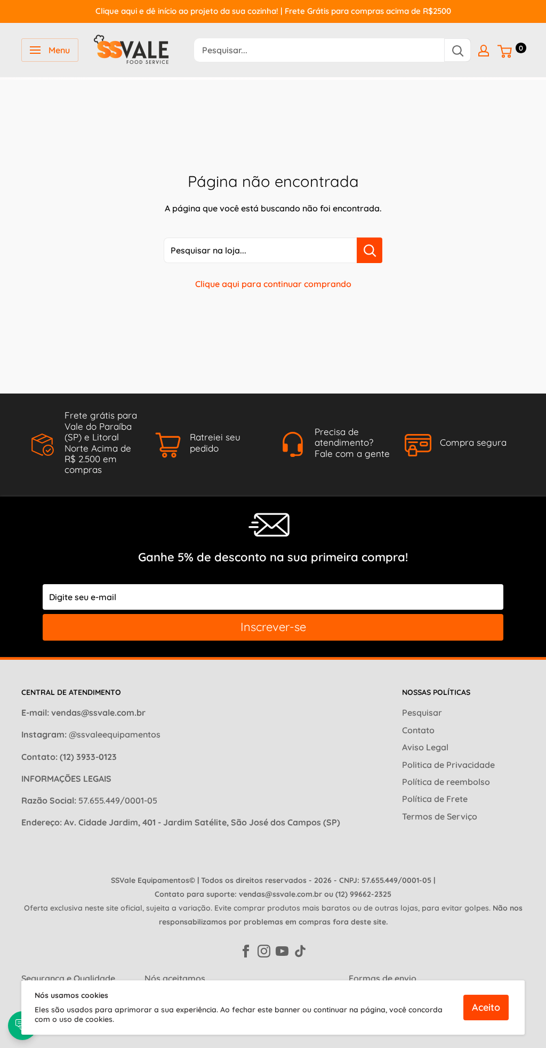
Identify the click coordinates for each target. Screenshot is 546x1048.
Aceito (486, 1007)
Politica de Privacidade (448, 764)
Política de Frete (435, 798)
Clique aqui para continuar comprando (273, 284)
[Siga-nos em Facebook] (245, 950)
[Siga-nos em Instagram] (264, 950)
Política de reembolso (446, 781)
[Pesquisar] (457, 50)
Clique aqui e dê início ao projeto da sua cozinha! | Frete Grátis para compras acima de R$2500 (273, 11)
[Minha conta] (483, 50)
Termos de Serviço (439, 816)
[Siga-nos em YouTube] (282, 950)
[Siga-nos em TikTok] (300, 950)
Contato (418, 730)
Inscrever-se (273, 626)
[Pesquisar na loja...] (369, 250)
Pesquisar (422, 712)
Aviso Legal (425, 747)
